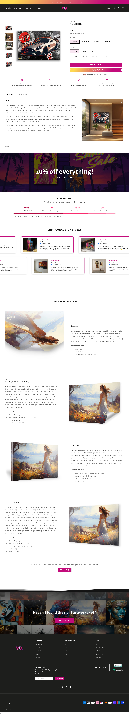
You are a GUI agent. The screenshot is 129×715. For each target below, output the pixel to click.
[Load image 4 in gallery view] (9, 55)
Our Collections (39, 644)
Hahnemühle (86, 41)
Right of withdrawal (100, 654)
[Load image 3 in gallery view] (9, 46)
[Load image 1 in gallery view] (9, 28)
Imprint (97, 644)
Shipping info (99, 657)
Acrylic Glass (108, 41)
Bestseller (37, 647)
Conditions (98, 651)
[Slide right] (9, 71)
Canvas (96, 41)
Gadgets (37, 654)
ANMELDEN (59, 678)
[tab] (9, 94)
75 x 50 (105, 51)
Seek (66, 644)
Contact (67, 647)
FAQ (66, 654)
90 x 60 (74, 57)
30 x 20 (74, 51)
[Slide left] (9, 21)
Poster (74, 41)
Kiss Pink (73, 21)
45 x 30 (84, 51)
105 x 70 (84, 57)
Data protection (99, 647)
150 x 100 (105, 57)
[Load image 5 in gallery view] (9, 64)
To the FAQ (64, 570)
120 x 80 (95, 57)
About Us (67, 651)
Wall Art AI (11, 709)
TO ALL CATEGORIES (64, 620)
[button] (17, 8)
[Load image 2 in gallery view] (9, 37)
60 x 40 (94, 51)
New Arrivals (38, 651)
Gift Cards (37, 657)
